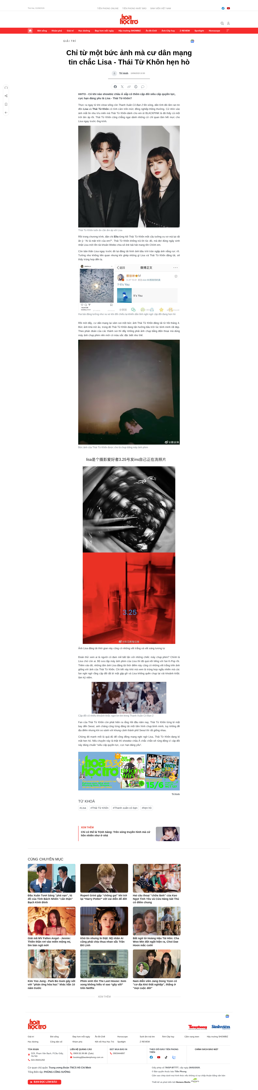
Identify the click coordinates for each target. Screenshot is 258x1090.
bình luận (143, 87)
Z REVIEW (185, 30)
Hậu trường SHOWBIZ (130, 30)
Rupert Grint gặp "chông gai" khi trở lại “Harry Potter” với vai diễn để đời (103, 897)
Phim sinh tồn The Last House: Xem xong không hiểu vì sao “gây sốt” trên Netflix (103, 985)
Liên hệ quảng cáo (81, 1049)
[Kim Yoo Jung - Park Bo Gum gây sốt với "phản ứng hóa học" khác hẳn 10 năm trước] (52, 963)
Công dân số (56, 1041)
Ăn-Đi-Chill (151, 30)
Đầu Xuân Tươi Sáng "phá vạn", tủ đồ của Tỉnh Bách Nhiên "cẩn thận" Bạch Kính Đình (50, 899)
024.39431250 (38, 1060)
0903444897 (119, 1053)
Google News (192, 41)
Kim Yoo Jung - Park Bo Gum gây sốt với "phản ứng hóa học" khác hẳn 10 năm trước (51, 985)
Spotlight (199, 30)
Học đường (84, 30)
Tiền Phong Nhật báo (134, 8)
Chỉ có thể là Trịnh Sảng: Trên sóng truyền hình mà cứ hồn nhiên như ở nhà (115, 834)
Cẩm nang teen (192, 1036)
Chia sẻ (6, 96)
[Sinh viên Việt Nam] (221, 1027)
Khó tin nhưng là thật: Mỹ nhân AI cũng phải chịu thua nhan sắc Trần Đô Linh (102, 942)
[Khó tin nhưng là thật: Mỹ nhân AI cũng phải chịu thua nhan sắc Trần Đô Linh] (104, 921)
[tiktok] (167, 1057)
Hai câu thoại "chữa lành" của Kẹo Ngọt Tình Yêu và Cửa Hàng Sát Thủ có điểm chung (156, 899)
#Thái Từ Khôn (99, 807)
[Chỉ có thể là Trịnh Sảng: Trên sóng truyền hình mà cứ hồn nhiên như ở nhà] (168, 834)
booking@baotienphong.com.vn (88, 1057)
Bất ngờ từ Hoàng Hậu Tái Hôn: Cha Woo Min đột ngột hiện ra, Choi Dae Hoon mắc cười (156, 942)
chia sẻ (115, 87)
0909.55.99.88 (80, 1053)
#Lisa (83, 807)
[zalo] (176, 1057)
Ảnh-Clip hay (168, 30)
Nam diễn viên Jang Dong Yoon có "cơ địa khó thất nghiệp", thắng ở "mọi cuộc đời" (155, 985)
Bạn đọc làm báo (45, 1082)
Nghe (6, 88)
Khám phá (57, 30)
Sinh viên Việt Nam (160, 8)
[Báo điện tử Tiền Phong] (197, 1027)
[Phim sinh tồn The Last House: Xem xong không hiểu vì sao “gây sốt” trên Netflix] (104, 963)
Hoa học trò (37, 1024)
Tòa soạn (33, 1049)
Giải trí (70, 30)
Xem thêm (227, 30)
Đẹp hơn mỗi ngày (104, 30)
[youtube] (228, 8)
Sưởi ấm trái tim (147, 1036)
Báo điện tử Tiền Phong (129, 19)
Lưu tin (6, 104)
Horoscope (214, 30)
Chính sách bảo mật (206, 1049)
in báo (136, 87)
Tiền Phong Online (108, 8)
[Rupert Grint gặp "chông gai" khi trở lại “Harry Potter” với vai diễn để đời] (104, 878)
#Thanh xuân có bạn (125, 807)
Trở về (6, 113)
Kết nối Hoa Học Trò (104, 1041)
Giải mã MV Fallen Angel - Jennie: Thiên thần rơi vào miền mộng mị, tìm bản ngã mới (49, 942)
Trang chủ (30, 30)
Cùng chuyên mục (45, 859)
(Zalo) (91, 1053)
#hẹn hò (147, 807)
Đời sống (42, 30)
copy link (129, 87)
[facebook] (223, 8)
